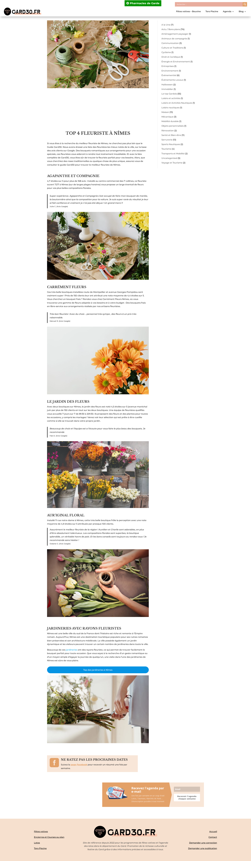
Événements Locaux (172, 80)
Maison (165, 112)
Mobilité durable (170, 121)
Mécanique (167, 116)
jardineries (72, 650)
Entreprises (167, 66)
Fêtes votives (41, 831)
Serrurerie (166, 139)
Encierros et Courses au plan (49, 837)
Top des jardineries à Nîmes (97, 670)
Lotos (37, 843)
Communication (170, 43)
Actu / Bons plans (170, 29)
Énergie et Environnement (175, 61)
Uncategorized (169, 158)
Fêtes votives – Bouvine (188, 11)
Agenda (227, 11)
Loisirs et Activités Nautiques (176, 103)
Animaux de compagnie (174, 38)
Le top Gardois (169, 94)
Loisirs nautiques (170, 107)
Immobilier (167, 89)
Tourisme (166, 149)
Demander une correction (203, 843)
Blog (241, 11)
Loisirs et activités (170, 98)
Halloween (167, 84)
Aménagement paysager (174, 34)
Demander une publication (202, 848)
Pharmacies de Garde (144, 3)
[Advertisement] (98, 111)
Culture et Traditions (172, 48)
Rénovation (167, 130)
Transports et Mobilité (173, 153)
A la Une (165, 25)
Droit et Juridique (170, 57)
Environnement (169, 71)
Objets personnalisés (172, 126)
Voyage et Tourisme (171, 162)
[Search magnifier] (245, 4)
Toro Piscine (212, 11)
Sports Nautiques (170, 144)
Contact (213, 837)
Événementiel (168, 75)
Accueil (213, 831)
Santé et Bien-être (171, 135)
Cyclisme (166, 52)
